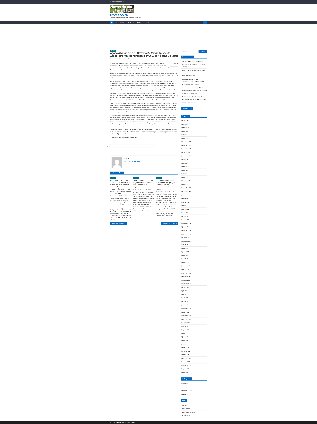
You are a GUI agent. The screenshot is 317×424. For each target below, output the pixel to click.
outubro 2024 (186, 195)
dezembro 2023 (186, 230)
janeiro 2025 (185, 184)
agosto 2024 (186, 202)
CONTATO (147, 22)
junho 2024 (185, 209)
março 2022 (185, 305)
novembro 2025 (186, 149)
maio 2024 (185, 213)
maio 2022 (185, 298)
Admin (125, 59)
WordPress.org (186, 416)
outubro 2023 (186, 237)
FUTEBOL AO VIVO (120, 22)
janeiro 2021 (185, 355)
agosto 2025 (185, 159)
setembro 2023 (186, 241)
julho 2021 (185, 333)
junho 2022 (185, 294)
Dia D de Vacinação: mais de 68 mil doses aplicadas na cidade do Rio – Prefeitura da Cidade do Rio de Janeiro (194, 90)
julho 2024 (185, 206)
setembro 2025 (186, 156)
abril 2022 (185, 301)
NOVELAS (139, 22)
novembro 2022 (186, 276)
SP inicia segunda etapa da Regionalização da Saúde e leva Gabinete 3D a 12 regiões (143, 183)
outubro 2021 (186, 323)
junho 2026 (185, 127)
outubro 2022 (186, 280)
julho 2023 (185, 248)
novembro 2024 (187, 191)
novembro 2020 (187, 358)
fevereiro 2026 (186, 142)
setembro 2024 (186, 198)
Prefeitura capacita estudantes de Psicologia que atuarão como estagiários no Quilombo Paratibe (194, 99)
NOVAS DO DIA (119, 15)
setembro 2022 (186, 284)
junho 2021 (185, 337)
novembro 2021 (186, 319)
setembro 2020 (186, 365)
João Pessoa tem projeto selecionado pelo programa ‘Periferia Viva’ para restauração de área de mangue (166, 184)
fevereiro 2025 (186, 181)
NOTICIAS (130, 22)
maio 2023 (185, 255)
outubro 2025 (186, 152)
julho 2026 (185, 124)
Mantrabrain (132, 422)
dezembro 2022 (186, 273)
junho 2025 (185, 166)
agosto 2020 (186, 369)
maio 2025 (185, 170)
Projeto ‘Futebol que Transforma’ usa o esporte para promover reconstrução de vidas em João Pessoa (194, 72)
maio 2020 (185, 372)
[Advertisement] (158, 36)
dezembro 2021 (186, 315)
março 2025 (185, 177)
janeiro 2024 (185, 227)
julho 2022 (185, 291)
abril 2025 (185, 174)
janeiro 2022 (185, 312)
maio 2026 (185, 131)
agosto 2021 (185, 330)
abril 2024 (185, 216)
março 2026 (185, 138)
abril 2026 (185, 135)
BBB (183, 387)
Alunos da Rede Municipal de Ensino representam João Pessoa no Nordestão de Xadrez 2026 (194, 64)
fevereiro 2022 (186, 308)
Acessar (184, 405)
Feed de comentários (188, 412)
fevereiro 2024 (186, 223)
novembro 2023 (186, 234)
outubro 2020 (186, 362)
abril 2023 (185, 259)
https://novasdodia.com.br (132, 161)
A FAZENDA (185, 383)
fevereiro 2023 (186, 266)
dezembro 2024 (187, 188)
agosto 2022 (185, 287)
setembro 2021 (186, 326)
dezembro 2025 (186, 145)
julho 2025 (185, 163)
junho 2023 (185, 252)
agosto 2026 (186, 120)
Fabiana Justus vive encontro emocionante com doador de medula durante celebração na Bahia (193, 81)
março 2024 (185, 220)
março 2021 (185, 347)
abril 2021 (184, 344)
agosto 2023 (185, 245)
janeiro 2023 (185, 269)
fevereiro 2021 (186, 351)
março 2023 (185, 262)
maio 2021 (185, 340)
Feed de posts (186, 408)
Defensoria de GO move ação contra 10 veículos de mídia (170, 223)
